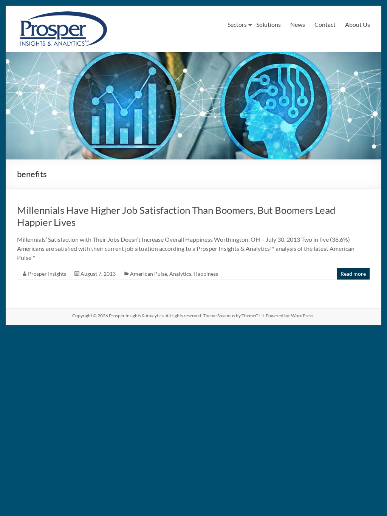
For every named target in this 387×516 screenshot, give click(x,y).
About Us (357, 24)
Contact (325, 24)
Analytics (180, 273)
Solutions (268, 24)
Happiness (206, 273)
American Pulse (148, 273)
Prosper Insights (47, 273)
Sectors (237, 24)
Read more (353, 273)
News (297, 24)
